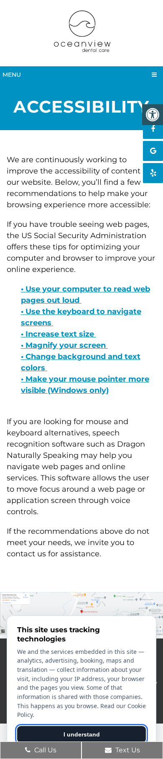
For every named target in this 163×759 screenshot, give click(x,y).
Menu (12, 74)
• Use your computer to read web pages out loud (85, 294)
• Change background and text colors (80, 362)
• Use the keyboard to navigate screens (81, 317)
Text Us (127, 750)
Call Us (44, 750)
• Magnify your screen (64, 345)
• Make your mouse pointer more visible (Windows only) (85, 384)
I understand (82, 734)
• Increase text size (58, 334)
